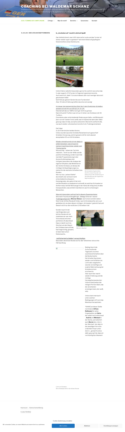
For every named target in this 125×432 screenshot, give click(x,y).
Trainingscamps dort (63, 199)
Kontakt (94, 20)
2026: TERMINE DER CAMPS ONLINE (32, 20)
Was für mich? (62, 20)
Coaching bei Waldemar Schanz (55, 6)
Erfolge (50, 20)
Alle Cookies (63, 426)
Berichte (73, 20)
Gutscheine (84, 20)
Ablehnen (87, 426)
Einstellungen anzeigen (111, 426)
